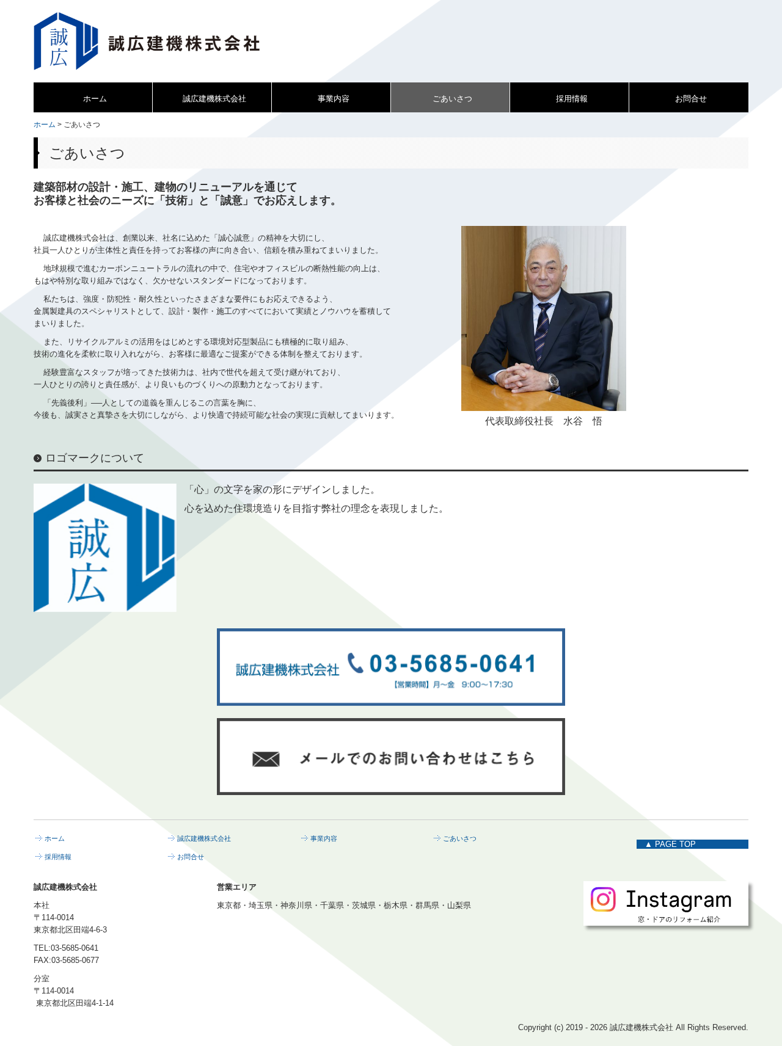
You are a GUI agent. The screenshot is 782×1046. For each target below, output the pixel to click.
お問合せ (691, 98)
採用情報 (572, 98)
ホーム (95, 98)
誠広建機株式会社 (214, 98)
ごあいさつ (452, 98)
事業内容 (333, 98)
